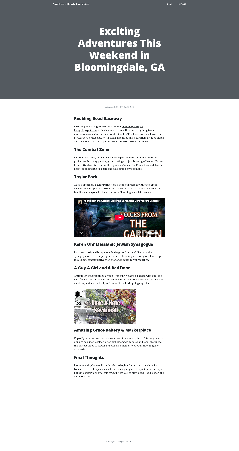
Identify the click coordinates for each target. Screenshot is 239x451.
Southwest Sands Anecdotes (71, 4)
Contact (181, 4)
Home (169, 4)
